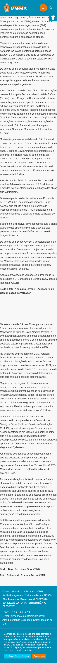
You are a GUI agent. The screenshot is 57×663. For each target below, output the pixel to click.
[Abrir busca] (51, 8)
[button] (53, 17)
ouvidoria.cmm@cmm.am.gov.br (28, 616)
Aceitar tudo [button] (39, 656)
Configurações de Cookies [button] (17, 656)
